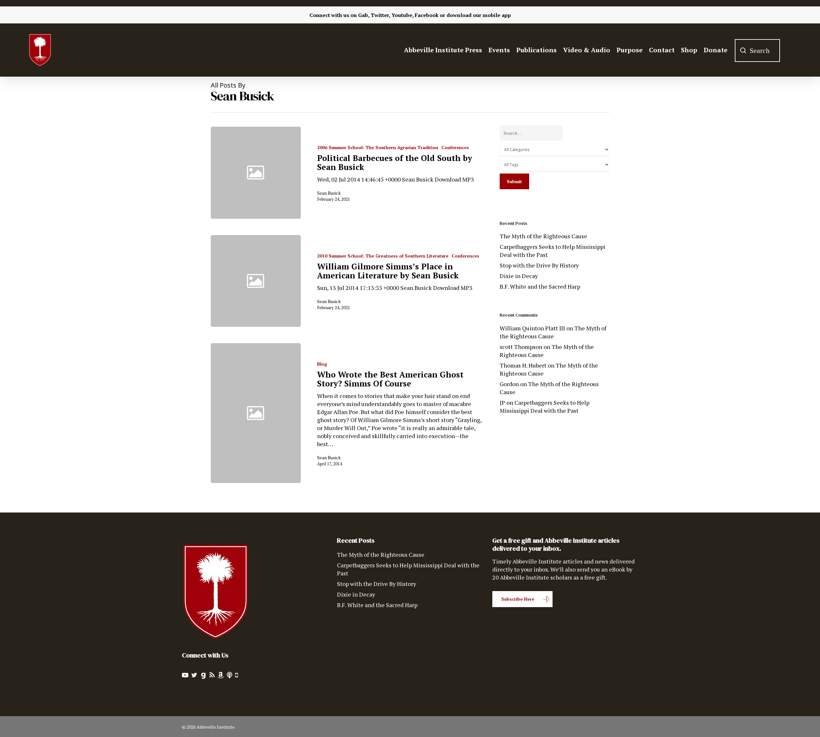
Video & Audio (586, 50)
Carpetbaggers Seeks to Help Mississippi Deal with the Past (552, 250)
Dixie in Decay (519, 276)
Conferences (455, 147)
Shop (689, 50)
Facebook (427, 15)
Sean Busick (329, 193)
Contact (662, 50)
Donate (715, 50)
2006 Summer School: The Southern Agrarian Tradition (377, 147)
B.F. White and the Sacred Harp (540, 286)
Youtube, (402, 15)
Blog (322, 364)
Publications (536, 50)
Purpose (630, 50)
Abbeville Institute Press (443, 50)
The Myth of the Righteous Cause (543, 236)
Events (499, 50)
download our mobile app (479, 15)
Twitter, (380, 15)
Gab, (363, 15)
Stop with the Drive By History (539, 265)
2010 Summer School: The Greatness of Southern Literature (382, 256)
